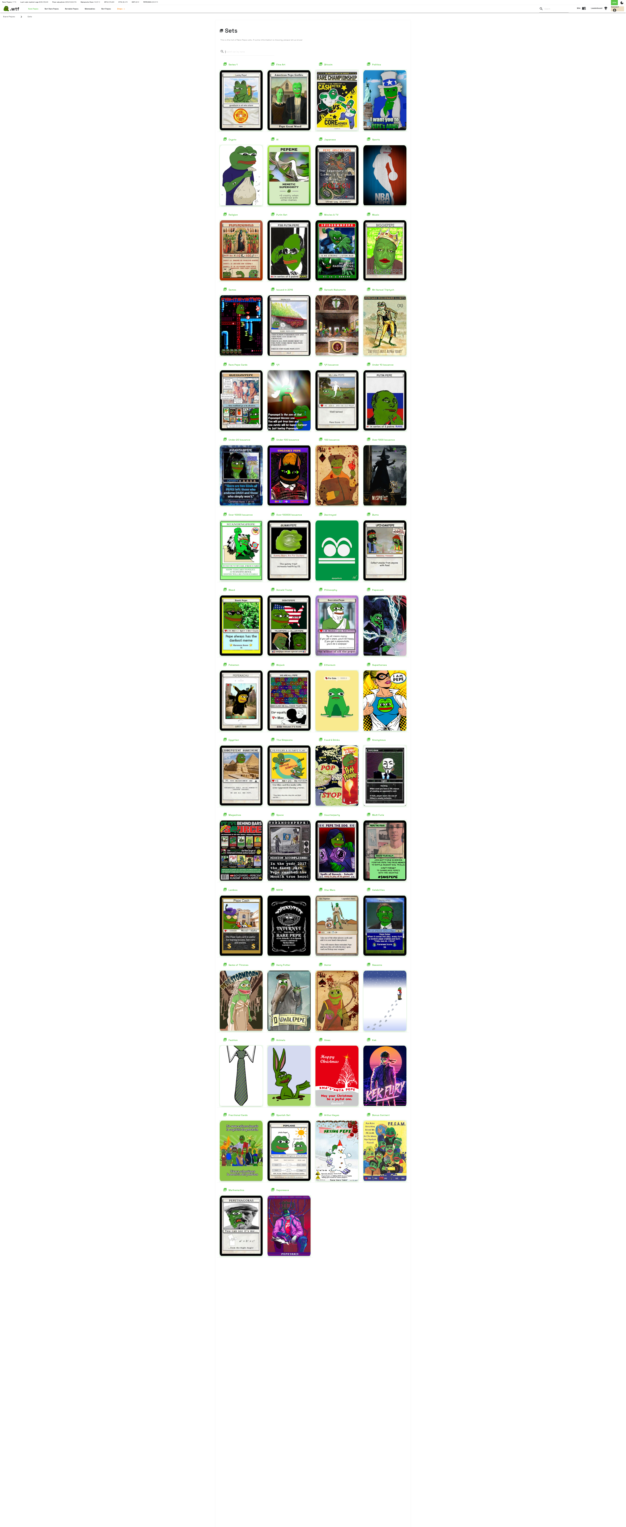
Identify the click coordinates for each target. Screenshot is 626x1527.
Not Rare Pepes (52, 9)
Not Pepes (106, 9)
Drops (119, 9)
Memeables (90, 9)
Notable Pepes (71, 9)
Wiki (579, 8)
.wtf (14, 9)
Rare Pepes (33, 9)
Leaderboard (596, 8)
